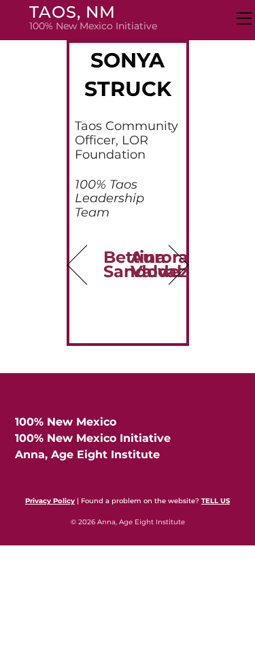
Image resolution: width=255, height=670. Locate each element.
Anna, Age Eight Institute (87, 454)
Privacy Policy (50, 500)
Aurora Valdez (159, 264)
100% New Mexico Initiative (93, 438)
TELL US (215, 500)
